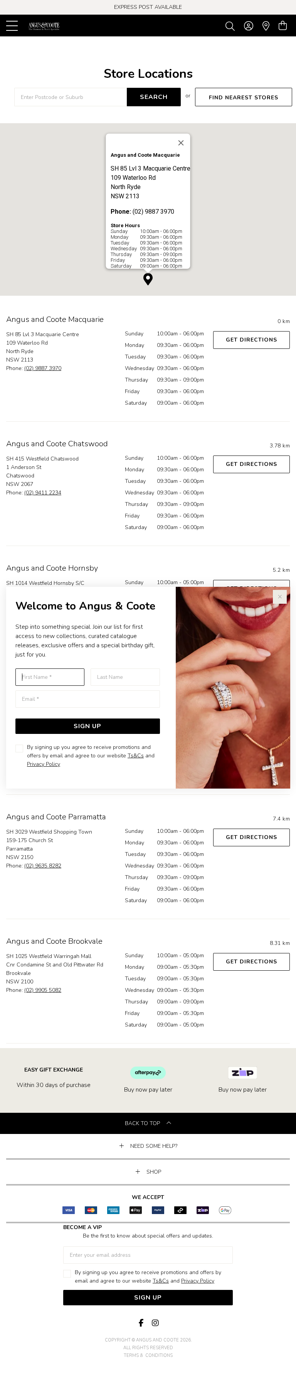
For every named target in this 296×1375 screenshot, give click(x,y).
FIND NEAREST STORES (243, 97)
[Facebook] (141, 1323)
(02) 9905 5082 (42, 990)
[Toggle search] (231, 25)
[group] (148, 7)
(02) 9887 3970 (42, 368)
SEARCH (154, 97)
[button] (148, 279)
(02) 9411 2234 (42, 492)
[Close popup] (280, 597)
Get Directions (251, 339)
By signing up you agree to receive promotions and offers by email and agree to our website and (91, 756)
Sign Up (87, 726)
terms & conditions (148, 1355)
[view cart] (283, 26)
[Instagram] (155, 1323)
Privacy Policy (43, 764)
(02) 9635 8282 (42, 865)
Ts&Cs (136, 755)
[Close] (181, 143)
